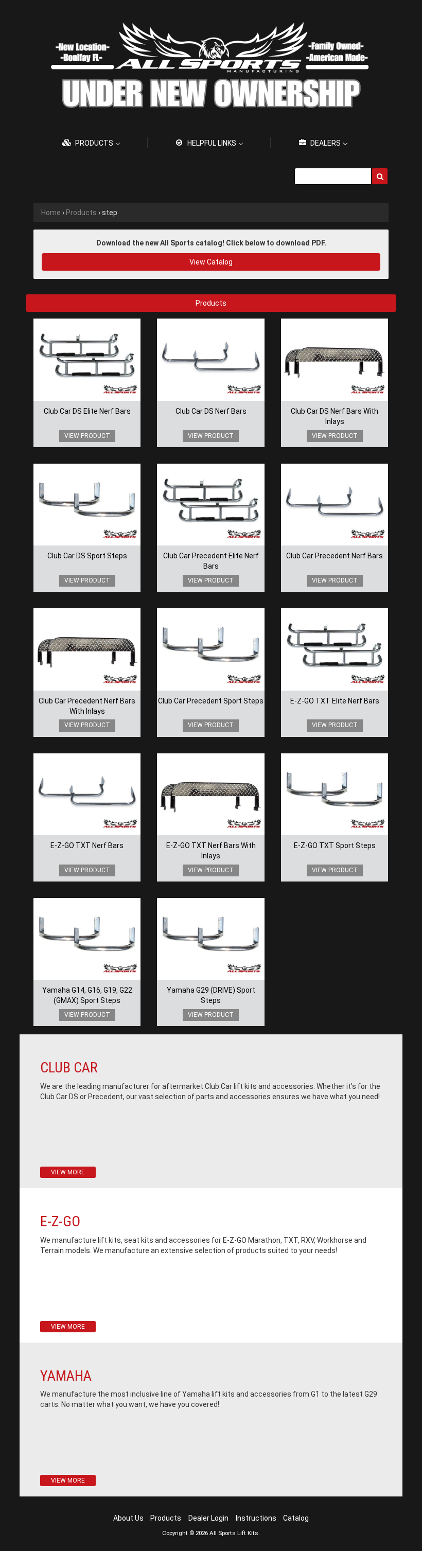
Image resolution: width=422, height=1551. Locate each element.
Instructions (256, 1518)
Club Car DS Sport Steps (87, 556)
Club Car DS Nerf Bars (211, 411)
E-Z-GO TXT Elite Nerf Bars (334, 701)
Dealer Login (208, 1518)
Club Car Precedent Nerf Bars (334, 556)
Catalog (296, 1518)
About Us (128, 1518)
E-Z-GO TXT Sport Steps (335, 845)
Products (81, 212)
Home (51, 212)
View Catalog (211, 262)
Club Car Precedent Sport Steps (210, 701)
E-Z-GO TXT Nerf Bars (87, 845)
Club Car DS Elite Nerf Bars (87, 411)
